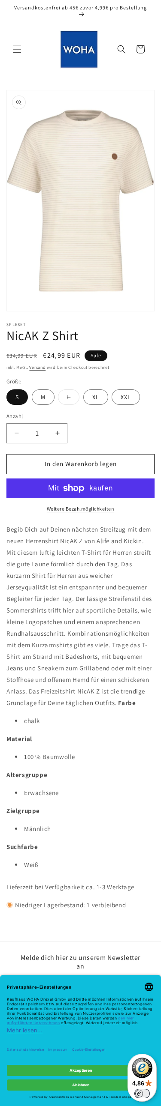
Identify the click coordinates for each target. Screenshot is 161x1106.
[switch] (142, 1093)
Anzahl (14, 416)
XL (95, 397)
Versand (37, 367)
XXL (126, 397)
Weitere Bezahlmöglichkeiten (81, 508)
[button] (17, 49)
